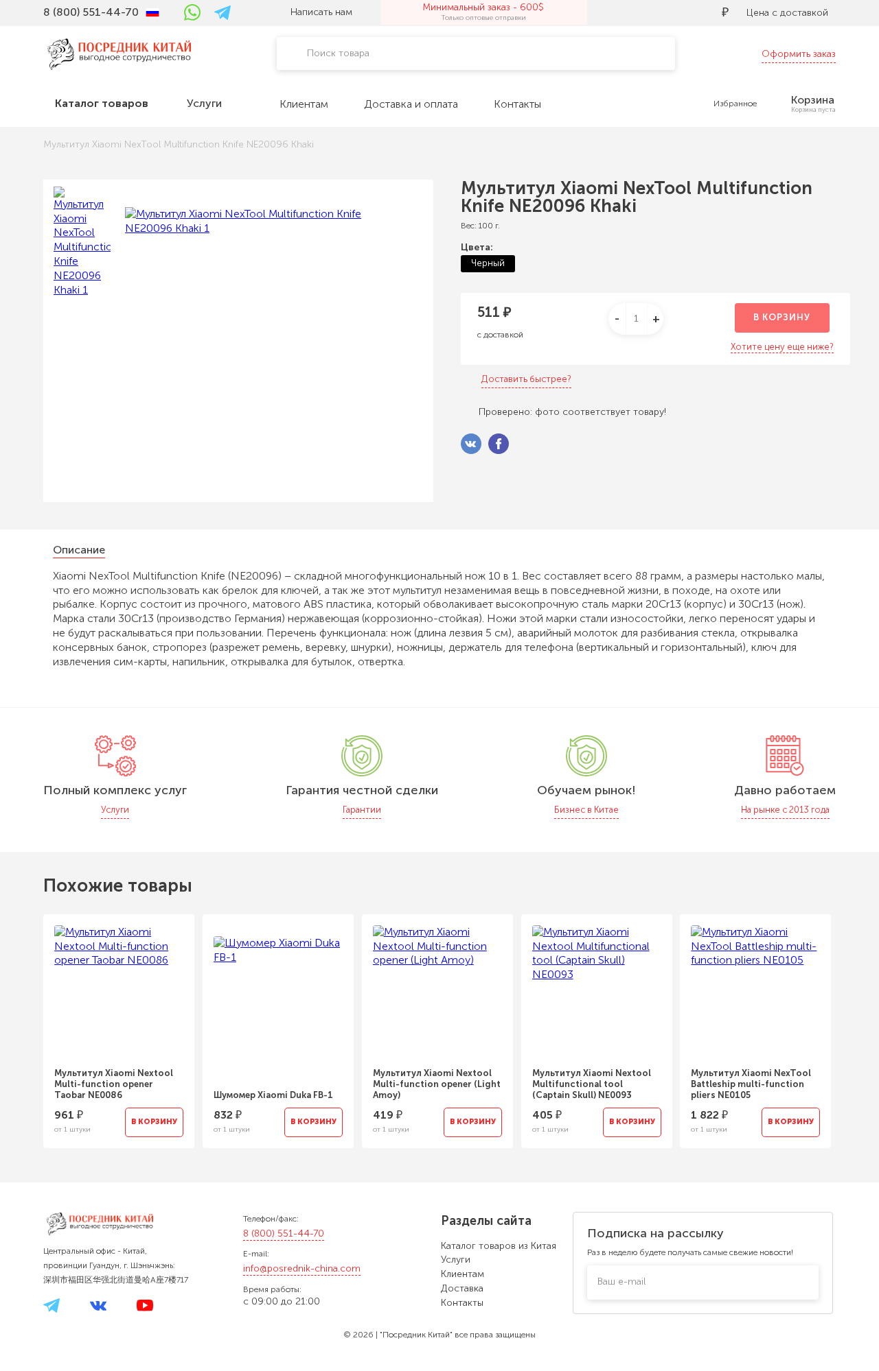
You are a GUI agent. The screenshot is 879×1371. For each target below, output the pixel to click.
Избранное (735, 103)
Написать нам (321, 12)
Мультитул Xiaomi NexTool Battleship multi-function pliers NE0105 (751, 1084)
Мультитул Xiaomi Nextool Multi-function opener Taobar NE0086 (113, 1084)
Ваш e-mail (621, 1281)
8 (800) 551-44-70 (283, 1233)
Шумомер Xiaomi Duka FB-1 (273, 1095)
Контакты (462, 1303)
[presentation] (25, 1022)
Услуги (455, 1259)
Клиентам (462, 1274)
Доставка (462, 1288)
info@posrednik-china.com (302, 1268)
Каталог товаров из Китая (498, 1246)
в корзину (781, 317)
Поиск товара (338, 53)
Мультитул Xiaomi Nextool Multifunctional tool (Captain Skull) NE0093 (591, 1084)
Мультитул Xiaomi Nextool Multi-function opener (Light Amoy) (437, 1084)
